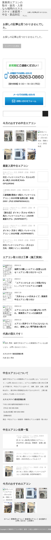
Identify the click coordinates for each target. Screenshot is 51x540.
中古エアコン (8, 172)
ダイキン (6, 208)
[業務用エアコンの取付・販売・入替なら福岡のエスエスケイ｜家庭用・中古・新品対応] (12, 8)
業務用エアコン (17, 519)
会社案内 (42, 519)
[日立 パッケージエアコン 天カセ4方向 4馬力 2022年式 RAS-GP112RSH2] (31, 136)
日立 (15, 172)
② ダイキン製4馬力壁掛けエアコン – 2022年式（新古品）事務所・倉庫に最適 (31, 443)
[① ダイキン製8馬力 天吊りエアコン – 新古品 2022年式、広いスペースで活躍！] (8, 136)
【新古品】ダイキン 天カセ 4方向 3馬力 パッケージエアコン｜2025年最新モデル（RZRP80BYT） (19, 215)
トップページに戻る (12, 46)
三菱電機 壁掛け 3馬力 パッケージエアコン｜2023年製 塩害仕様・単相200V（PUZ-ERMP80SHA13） (19, 198)
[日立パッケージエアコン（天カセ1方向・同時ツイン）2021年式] (43, 139)
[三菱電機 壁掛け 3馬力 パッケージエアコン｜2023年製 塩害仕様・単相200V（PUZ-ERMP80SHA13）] (31, 154)
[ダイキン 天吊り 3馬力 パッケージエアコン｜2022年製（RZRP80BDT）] (8, 154)
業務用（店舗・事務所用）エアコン (19, 173)
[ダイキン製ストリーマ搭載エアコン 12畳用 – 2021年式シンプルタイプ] (19, 136)
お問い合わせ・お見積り (24, 521)
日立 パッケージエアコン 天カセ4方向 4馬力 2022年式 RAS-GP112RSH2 (19, 180)
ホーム (6, 519)
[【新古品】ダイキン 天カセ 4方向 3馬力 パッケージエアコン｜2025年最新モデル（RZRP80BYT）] (19, 154)
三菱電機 (6, 190)
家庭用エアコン (39, 453)
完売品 (36, 436)
